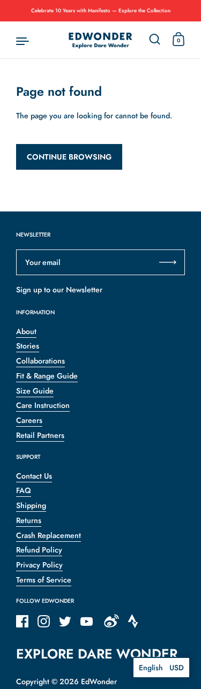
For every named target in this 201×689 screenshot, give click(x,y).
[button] (161, 667)
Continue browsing (69, 157)
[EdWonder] (100, 40)
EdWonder (99, 681)
